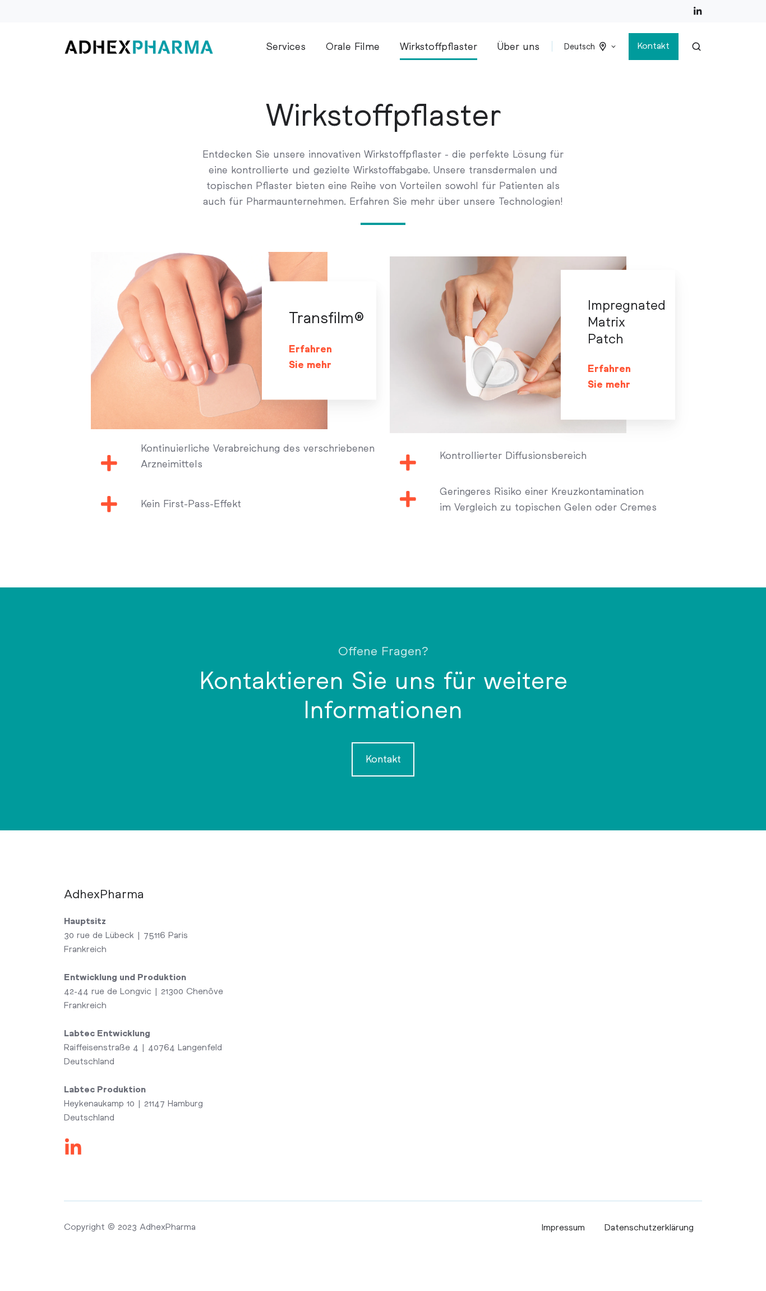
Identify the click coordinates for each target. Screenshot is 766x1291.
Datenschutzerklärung (649, 1227)
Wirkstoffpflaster (438, 46)
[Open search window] (696, 46)
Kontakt (654, 45)
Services (286, 46)
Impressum (563, 1227)
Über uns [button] (518, 46)
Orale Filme (353, 46)
